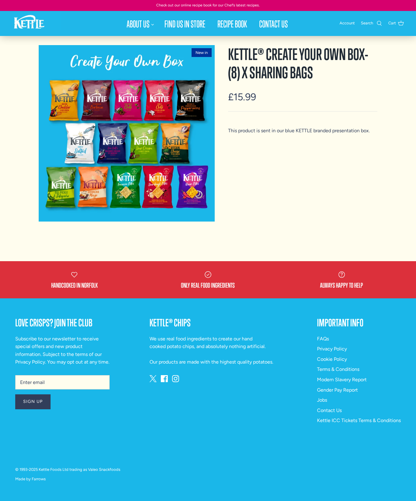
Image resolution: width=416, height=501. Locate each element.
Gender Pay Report (337, 390)
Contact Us (273, 24)
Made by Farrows (30, 479)
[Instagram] (175, 378)
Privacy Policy (30, 362)
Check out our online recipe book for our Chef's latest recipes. (208, 5)
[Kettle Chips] (36, 20)
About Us (138, 24)
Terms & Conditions (338, 369)
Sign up (33, 401)
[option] (127, 133)
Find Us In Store (184, 24)
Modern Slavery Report (342, 379)
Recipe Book (232, 24)
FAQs (323, 339)
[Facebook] (164, 378)
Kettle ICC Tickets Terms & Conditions (359, 420)
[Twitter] (153, 378)
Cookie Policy (332, 359)
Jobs (322, 400)
